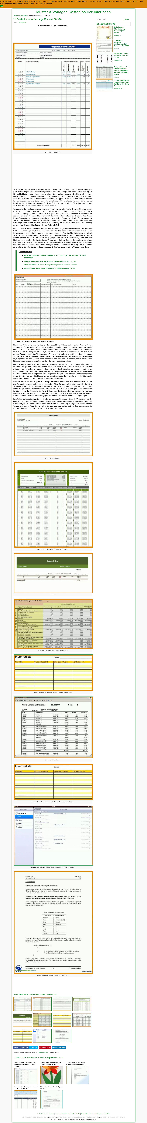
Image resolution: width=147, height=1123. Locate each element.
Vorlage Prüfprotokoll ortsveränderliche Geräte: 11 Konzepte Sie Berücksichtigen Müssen (121, 70)
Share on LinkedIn (59, 1047)
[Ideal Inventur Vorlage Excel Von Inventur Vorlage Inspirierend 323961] (42, 1043)
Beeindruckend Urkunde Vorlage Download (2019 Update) (120, 30)
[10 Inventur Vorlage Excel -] (52, 150)
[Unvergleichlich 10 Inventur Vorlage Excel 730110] (62, 1011)
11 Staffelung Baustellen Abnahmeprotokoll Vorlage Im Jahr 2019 (121, 43)
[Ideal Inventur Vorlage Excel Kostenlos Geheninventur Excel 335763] (22, 1043)
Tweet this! (34, 1047)
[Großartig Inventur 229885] (22, 1027)
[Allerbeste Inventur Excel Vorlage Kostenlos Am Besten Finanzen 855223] (81, 1011)
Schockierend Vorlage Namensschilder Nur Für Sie (121, 55)
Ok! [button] (1, 6)
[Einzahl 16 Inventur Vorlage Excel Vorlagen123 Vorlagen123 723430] (42, 1027)
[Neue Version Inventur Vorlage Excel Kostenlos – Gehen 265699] (62, 1027)
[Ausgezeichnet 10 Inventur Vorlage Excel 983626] (81, 1027)
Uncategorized (22, 15)
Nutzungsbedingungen (96, 1114)
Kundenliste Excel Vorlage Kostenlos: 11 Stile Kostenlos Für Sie (49, 268)
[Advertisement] (52, 35)
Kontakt (107, 1114)
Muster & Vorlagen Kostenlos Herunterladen (73, 12)
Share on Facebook (21, 1047)
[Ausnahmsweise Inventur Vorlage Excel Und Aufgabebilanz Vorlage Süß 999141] (62, 1043)
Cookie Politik (75, 1114)
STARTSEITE (42, 1114)
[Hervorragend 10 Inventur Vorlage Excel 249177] (22, 1011)
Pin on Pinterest (45, 1047)
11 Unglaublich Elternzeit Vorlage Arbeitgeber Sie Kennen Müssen (50, 265)
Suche (127, 19)
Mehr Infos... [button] (48, 4)
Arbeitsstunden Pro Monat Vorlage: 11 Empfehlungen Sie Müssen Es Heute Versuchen (24, 1064)
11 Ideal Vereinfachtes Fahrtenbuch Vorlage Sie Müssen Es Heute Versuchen (121, 83)
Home (16, 15)
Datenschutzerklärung (62, 1114)
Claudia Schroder (43, 1052)
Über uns (51, 1114)
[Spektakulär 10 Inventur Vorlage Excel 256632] (42, 1011)
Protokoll (116, 48)
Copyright (84, 1114)
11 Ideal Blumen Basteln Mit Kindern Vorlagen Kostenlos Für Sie (50, 261)
